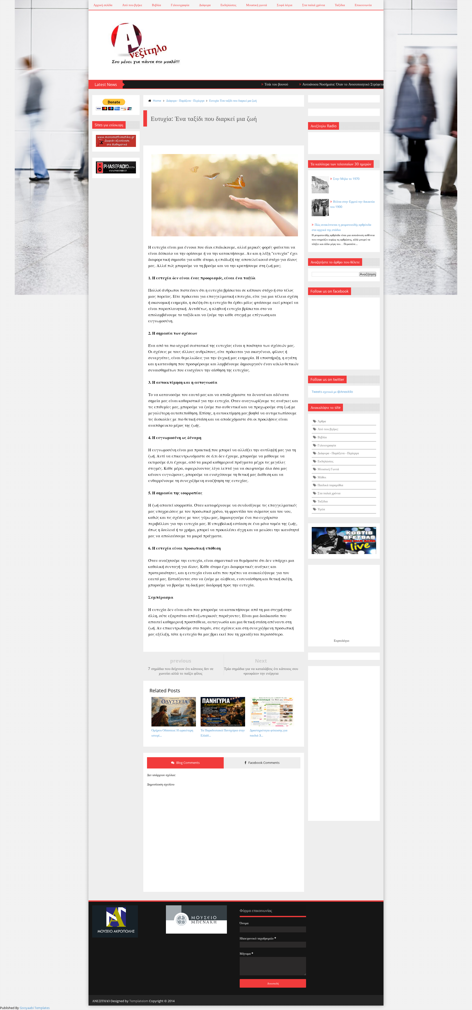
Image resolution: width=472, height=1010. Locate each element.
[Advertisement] (344, 743)
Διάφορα (205, 5)
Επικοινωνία (363, 5)
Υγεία (321, 509)
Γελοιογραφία (180, 5)
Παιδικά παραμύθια (330, 485)
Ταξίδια (340, 5)
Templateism (138, 1001)
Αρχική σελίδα (102, 5)
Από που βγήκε (132, 5)
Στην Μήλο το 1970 (346, 178)
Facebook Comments (264, 762)
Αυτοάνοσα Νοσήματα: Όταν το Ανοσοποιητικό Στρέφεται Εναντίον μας (326, 84)
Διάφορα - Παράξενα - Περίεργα (185, 101)
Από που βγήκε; (328, 429)
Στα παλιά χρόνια (313, 5)
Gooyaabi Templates (35, 1008)
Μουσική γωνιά (256, 5)
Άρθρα (322, 421)
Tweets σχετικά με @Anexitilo (332, 391)
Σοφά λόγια (284, 5)
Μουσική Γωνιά (328, 469)
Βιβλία (156, 5)
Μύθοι (322, 477)
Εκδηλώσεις (228, 5)
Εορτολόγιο (341, 640)
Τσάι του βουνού (249, 84)
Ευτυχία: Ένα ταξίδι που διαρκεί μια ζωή (233, 101)
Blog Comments (188, 762)
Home (157, 101)
